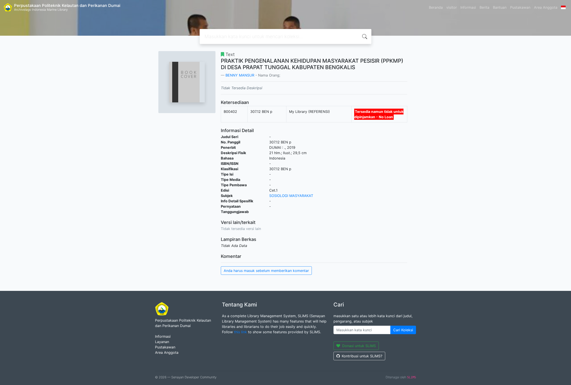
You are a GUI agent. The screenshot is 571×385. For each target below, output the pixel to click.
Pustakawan (520, 7)
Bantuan (500, 7)
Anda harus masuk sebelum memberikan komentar (266, 270)
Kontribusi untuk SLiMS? (362, 356)
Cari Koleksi (403, 330)
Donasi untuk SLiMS (359, 346)
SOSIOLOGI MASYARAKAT (291, 195)
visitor (451, 7)
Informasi (468, 7)
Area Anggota (545, 7)
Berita (484, 7)
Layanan (162, 341)
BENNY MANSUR (240, 75)
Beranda (436, 7)
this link (240, 332)
